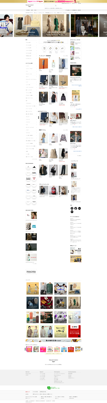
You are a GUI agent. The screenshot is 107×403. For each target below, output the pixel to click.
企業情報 (27, 400)
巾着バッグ (76, 12)
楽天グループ (74, 3)
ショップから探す (28, 47)
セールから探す (28, 42)
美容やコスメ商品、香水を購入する (46, 396)
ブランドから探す (28, 45)
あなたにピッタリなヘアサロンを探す (31, 396)
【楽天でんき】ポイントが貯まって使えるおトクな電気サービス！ (42, 394)
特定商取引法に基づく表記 (58, 381)
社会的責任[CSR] (48, 400)
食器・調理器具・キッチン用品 (30, 140)
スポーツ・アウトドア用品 (30, 148)
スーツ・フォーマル (29, 108)
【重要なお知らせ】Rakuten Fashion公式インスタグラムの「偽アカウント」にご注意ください (75, 241)
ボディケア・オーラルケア (30, 127)
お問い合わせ (56, 378)
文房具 (27, 151)
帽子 (26, 100)
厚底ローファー (59, 12)
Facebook (69, 375)
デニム (55, 12)
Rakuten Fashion (34, 5)
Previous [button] (26, 25)
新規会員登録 (70, 373)
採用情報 (53, 400)
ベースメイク (28, 119)
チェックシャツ (70, 12)
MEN (32, 10)
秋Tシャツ (35, 12)
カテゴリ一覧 (34, 159)
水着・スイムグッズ (29, 111)
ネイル (27, 124)
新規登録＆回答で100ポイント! (66, 3)
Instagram (69, 376)
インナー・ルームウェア (29, 87)
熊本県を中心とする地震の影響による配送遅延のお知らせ (53, 8)
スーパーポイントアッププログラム (59, 373)
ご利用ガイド (56, 376)
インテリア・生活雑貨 (29, 143)
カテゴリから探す (28, 53)
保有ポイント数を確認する (73, 396)
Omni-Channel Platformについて (59, 382)
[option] (39, 25)
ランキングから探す (29, 50)
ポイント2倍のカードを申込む (59, 396)
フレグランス (28, 132)
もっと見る (35, 263)
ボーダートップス (41, 12)
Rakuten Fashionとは (57, 375)
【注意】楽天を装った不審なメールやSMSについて (53, 353)
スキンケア (27, 116)
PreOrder (72, 169)
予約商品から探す (28, 55)
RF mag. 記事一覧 (78, 109)
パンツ (27, 71)
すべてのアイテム (28, 58)
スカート (27, 76)
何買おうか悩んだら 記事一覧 (77, 126)
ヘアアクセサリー (28, 103)
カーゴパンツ (65, 12)
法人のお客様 (56, 379)
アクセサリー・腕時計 (29, 95)
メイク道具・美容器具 (29, 135)
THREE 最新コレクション (49, 12)
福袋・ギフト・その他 (29, 156)
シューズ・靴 (28, 84)
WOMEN (28, 10)
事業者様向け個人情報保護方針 (40, 400)
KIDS (35, 10)
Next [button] (81, 25)
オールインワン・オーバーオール (31, 79)
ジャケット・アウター (29, 68)
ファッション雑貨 (28, 92)
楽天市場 (79, 3)
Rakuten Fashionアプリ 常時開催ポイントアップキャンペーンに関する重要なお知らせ (75, 232)
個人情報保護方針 (32, 400)
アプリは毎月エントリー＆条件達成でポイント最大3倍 (73, 10)
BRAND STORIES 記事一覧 (77, 151)
